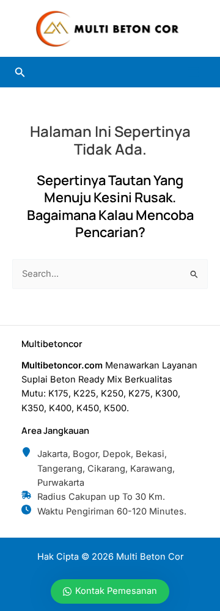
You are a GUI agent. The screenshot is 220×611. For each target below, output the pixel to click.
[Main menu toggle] (193, 72)
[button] (20, 72)
